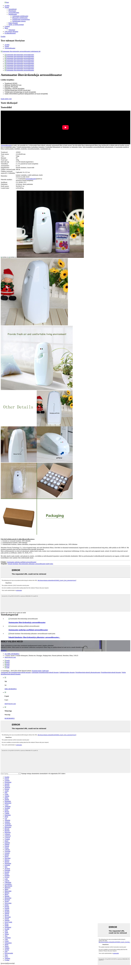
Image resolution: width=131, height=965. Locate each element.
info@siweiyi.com (10, 657)
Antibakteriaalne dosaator (67, 672)
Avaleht (7, 5)
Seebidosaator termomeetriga (21, 19)
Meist (6, 28)
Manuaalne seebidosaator (20, 18)
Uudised (7, 26)
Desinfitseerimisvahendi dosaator (111, 672)
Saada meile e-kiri (6, 99)
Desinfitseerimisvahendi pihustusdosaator (87, 672)
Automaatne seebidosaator (20, 16)
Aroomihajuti (12, 9)
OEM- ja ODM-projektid (16, 24)
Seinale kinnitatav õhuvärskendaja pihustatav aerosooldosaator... (34, 637)
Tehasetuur (11, 30)
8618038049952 (10, 718)
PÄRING (4, 650)
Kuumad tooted (36, 671)
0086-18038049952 (11, 689)
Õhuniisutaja (12, 11)
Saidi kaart (45, 671)
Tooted (7, 7)
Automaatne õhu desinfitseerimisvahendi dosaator (16, 672)
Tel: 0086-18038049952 (12, 654)
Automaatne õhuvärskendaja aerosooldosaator (26, 622)
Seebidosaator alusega (19, 21)
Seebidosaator (12, 14)
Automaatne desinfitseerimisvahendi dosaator (45, 672)
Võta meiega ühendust (11, 31)
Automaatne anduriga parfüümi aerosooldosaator (21, 562)
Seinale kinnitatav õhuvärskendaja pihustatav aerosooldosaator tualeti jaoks (30, 564)
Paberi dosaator (13, 23)
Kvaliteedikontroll (10, 33)
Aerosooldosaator (13, 12)
